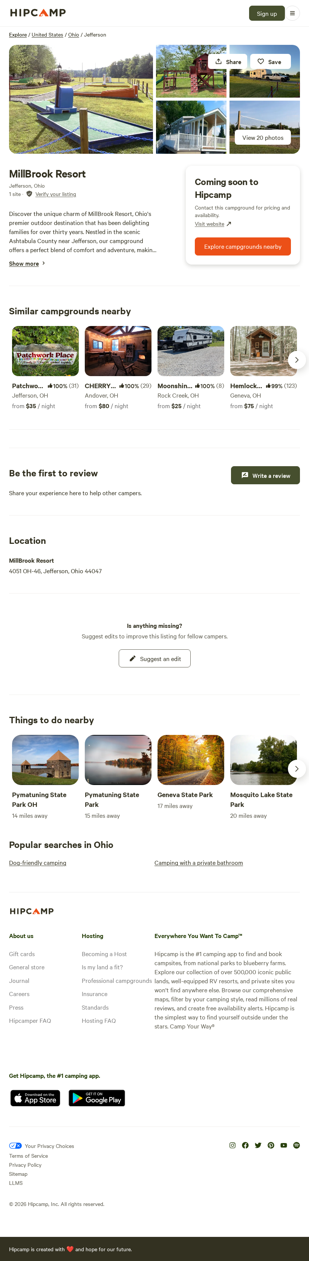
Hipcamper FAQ (30, 1020)
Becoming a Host (104, 953)
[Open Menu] (292, 13)
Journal (19, 980)
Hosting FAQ (99, 1020)
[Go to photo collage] (81, 99)
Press (16, 1007)
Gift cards (22, 953)
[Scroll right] (297, 360)
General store (26, 967)
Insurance (94, 993)
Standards (95, 1007)
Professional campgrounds (117, 980)
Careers (19, 993)
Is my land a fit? (102, 967)
